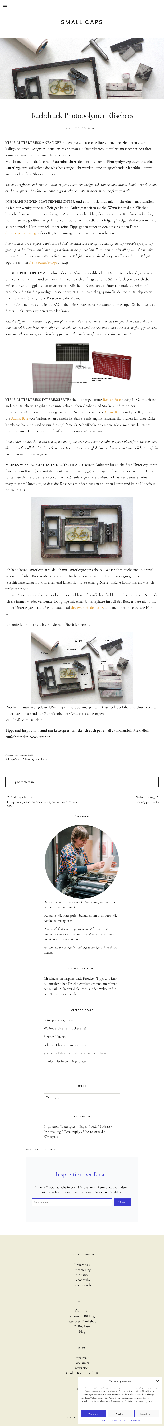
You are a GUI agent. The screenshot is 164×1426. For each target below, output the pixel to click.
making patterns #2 (120, 799)
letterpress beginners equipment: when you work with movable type (42, 801)
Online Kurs (82, 1326)
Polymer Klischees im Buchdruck (66, 1045)
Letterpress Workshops (82, 1321)
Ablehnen (120, 1413)
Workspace (51, 1136)
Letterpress (26, 754)
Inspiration (51, 1126)
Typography (72, 1132)
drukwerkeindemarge (43, 262)
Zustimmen (93, 1413)
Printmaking (52, 1132)
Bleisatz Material (55, 1037)
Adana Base (19, 418)
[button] (157, 1381)
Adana (26, 759)
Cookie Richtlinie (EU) (82, 1373)
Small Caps (82, 22)
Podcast (105, 1126)
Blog (82, 1331)
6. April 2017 (72, 127)
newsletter (82, 1368)
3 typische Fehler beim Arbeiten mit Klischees (75, 1053)
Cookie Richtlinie (109, 1420)
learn (44, 759)
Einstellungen (146, 1413)
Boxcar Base (112, 399)
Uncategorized (93, 1132)
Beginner (36, 759)
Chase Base (113, 412)
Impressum (135, 1420)
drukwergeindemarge (21, 233)
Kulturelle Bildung (82, 1316)
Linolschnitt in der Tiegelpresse (65, 1061)
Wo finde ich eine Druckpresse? (65, 1028)
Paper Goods (88, 1126)
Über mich (82, 1311)
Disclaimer (123, 1420)
